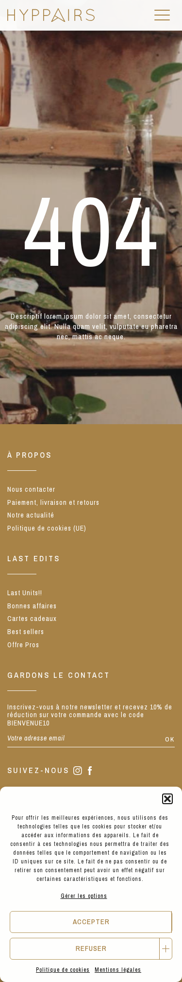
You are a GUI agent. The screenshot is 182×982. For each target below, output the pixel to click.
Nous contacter (31, 489)
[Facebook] (90, 771)
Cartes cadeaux (32, 618)
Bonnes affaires (32, 606)
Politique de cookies (63, 970)
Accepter (91, 921)
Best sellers (25, 631)
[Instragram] (77, 771)
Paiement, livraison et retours (53, 502)
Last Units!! (24, 592)
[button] (167, 799)
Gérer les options (84, 896)
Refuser (91, 948)
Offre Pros (23, 644)
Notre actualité (30, 515)
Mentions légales (118, 970)
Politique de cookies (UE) (46, 528)
